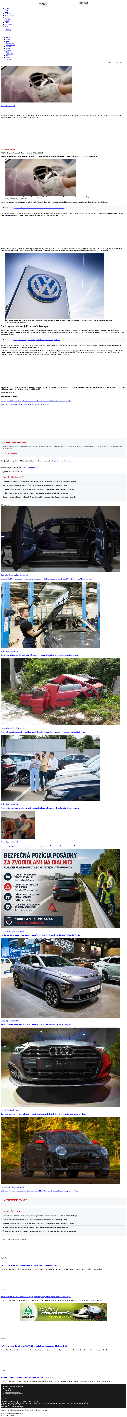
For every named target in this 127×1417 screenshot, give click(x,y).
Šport (6, 26)
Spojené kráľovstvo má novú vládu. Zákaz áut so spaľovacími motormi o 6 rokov (38, 208)
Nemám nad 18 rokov (7, 1415)
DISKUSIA (6, 473)
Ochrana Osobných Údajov (14, 1393)
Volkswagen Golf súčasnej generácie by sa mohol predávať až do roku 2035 (25, 404)
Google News (56, 461)
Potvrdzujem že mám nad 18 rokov (12, 1413)
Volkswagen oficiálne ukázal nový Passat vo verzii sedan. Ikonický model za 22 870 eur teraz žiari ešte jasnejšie (36, 401)
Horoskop (8, 30)
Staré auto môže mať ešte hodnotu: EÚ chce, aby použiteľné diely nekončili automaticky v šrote (35, 485)
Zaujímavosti (9, 13)
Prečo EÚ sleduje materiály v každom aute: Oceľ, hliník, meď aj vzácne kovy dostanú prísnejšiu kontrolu (38, 489)
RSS (6, 1385)
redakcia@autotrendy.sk (30, 468)
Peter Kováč (11, 149)
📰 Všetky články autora (10, 453)
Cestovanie (8, 24)
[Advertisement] (60, 134)
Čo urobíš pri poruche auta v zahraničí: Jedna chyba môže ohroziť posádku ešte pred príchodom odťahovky (39, 497)
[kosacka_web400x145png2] (63, 1312)
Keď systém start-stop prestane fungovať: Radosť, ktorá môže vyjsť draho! (36, 340)
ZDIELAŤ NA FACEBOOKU (12, 471)
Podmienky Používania (12, 1392)
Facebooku (67, 461)
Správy (7, 10)
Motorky (7, 28)
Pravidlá (7, 19)
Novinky (7, 21)
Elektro (7, 17)
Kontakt (8, 1388)
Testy (6, 22)
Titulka (7, 8)
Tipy (6, 12)
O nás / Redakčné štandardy (14, 1386)
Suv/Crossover (9, 15)
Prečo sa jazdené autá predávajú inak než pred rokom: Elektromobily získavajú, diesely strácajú (35, 493)
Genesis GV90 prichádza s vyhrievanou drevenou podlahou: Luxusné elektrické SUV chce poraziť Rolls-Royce (40, 481)
